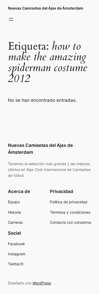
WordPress (41, 283)
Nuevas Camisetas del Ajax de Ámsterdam (45, 8)
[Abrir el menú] (11, 19)
